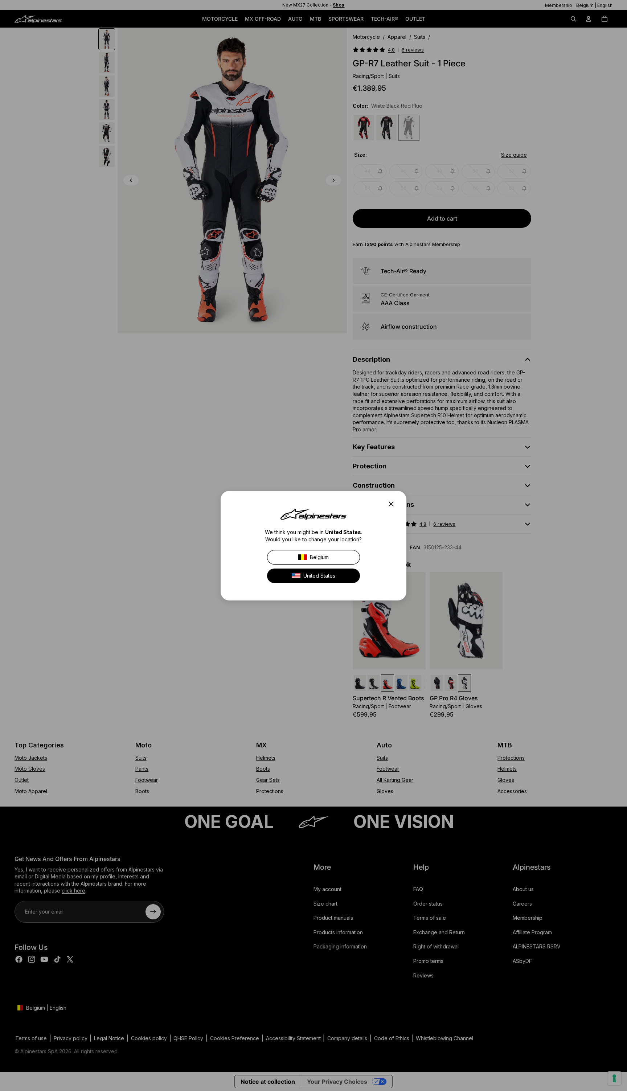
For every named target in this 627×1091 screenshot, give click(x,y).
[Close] (393, 504)
